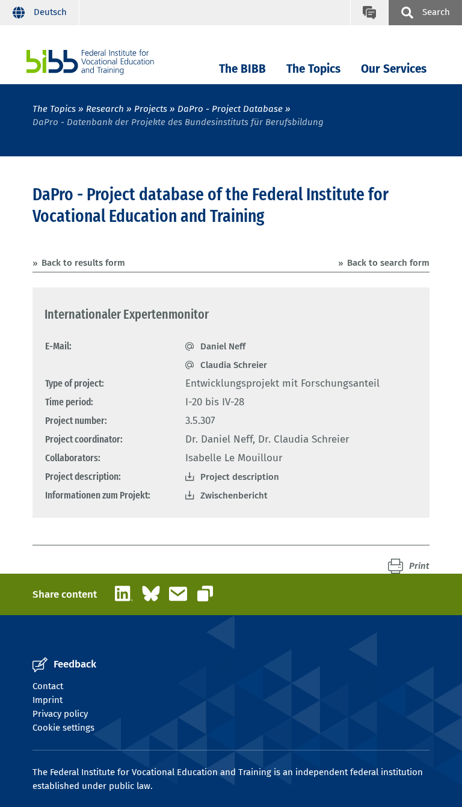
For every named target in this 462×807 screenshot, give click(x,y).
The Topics (313, 69)
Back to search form (388, 262)
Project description (239, 476)
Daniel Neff (222, 346)
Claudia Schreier (233, 365)
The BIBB (242, 69)
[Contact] (369, 12)
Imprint (47, 700)
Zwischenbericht (234, 495)
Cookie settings (63, 727)
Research (105, 108)
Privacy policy (60, 713)
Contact (47, 686)
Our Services (394, 69)
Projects (150, 108)
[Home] (90, 62)
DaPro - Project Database (230, 108)
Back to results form (83, 262)
